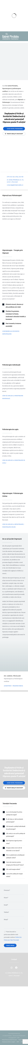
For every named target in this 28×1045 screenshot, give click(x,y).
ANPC (18, 1041)
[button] (14, 305)
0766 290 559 (19, 177)
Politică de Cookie (22, 1039)
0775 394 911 (10, 177)
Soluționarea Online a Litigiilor (8, 1041)
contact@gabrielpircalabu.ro (15, 185)
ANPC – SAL (23, 1041)
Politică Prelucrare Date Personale (9, 1039)
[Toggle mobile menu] (25, 36)
